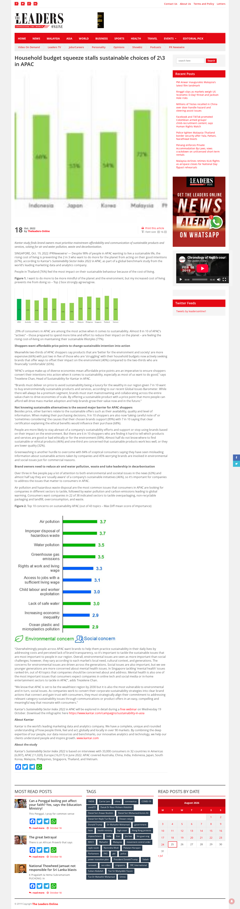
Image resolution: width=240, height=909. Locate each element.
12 (182, 830)
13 (191, 830)
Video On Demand (29, 47)
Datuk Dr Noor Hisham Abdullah (116, 807)
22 (211, 837)
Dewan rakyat (126, 818)
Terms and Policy (204, 4)
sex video (105, 865)
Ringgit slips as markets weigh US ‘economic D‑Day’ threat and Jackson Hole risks (197, 95)
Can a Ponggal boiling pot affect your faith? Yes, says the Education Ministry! (55, 804)
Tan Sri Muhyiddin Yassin (120, 870)
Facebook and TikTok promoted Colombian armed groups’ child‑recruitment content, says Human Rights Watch (194, 121)
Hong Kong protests (141, 830)
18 (172, 837)
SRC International (138, 865)
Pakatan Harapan (132, 847)
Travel (152, 38)
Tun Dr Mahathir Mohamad (101, 876)
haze (90, 830)
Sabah (145, 859)
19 (182, 837)
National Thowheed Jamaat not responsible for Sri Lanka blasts (53, 868)
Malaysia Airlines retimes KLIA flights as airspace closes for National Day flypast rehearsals (198, 164)
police (123, 853)
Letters (221, 4)
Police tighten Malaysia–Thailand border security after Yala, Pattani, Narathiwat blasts (196, 136)
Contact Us (170, 4)
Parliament (93, 853)
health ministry (105, 830)
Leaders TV (54, 47)
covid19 (92, 807)
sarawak (92, 865)
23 (220, 837)
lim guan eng (143, 836)
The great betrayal (43, 837)
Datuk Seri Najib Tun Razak (101, 818)
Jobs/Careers (76, 47)
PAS (106, 853)
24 (162, 844)
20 (191, 837)
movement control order (139, 841)
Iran (118, 836)
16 (220, 830)
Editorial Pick (193, 38)
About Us (185, 4)
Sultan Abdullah (95, 870)
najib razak (93, 847)
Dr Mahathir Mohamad (118, 824)
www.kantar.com (88, 738)
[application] (202, 268)
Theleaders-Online (39, 231)
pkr (114, 853)
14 (201, 830)
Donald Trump (95, 824)
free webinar (128, 709)
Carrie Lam (104, 801)
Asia (69, 38)
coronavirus (131, 801)
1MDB (91, 801)
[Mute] (218, 279)
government (140, 824)
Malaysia (53, 38)
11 (172, 830)
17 (162, 837)
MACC (91, 841)
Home (22, 38)
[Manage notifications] (232, 901)
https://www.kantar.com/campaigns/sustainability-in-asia (106, 713)
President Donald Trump (126, 859)
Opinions (118, 47)
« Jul (160, 855)
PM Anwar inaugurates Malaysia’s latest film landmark (196, 83)
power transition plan (98, 859)
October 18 (55, 828)
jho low (128, 836)
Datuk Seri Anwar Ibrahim (100, 812)
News (36, 38)
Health (136, 38)
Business (101, 38)
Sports (119, 38)
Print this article (154, 228)
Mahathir (103, 841)
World (84, 38)
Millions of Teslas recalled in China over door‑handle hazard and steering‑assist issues (196, 107)
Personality (99, 47)
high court (122, 830)
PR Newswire (176, 47)
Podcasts (155, 47)
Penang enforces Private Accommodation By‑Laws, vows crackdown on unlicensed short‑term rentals (198, 149)
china (117, 801)
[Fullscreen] (224, 279)
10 (162, 830)
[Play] (181, 279)
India (108, 836)
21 (201, 837)
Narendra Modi (111, 847)
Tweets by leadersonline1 (191, 311)
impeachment (95, 836)
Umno (123, 876)
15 (211, 830)
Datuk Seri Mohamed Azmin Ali (133, 812)
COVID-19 (146, 801)
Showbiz (137, 47)
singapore (120, 865)
